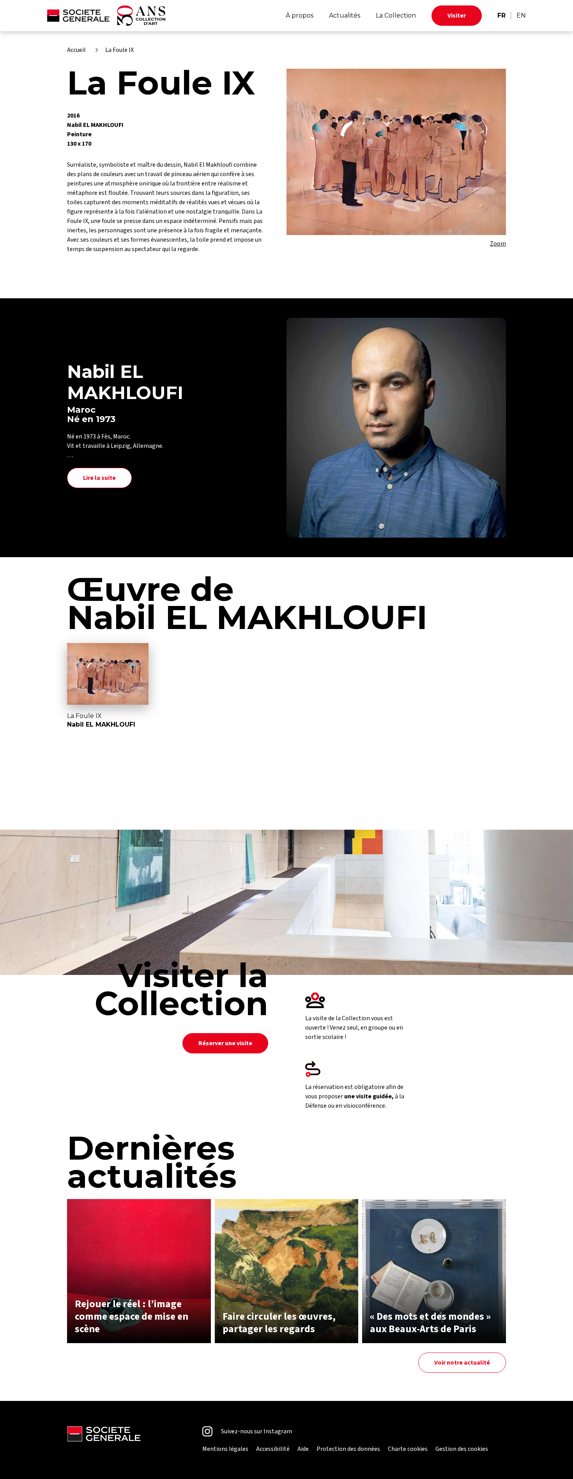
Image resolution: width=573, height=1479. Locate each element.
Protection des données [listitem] (348, 1449)
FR (501, 15)
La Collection (396, 15)
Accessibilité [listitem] (273, 1449)
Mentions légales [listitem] (225, 1449)
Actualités (344, 15)
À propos (299, 15)
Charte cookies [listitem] (408, 1449)
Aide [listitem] (303, 1449)
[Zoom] (396, 152)
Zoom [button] (498, 243)
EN (521, 15)
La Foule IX (119, 50)
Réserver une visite (225, 1043)
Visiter (456, 15)
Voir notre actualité (462, 1362)
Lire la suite (99, 478)
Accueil (76, 50)
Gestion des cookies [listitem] (461, 1449)
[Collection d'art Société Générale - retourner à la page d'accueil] (106, 15)
